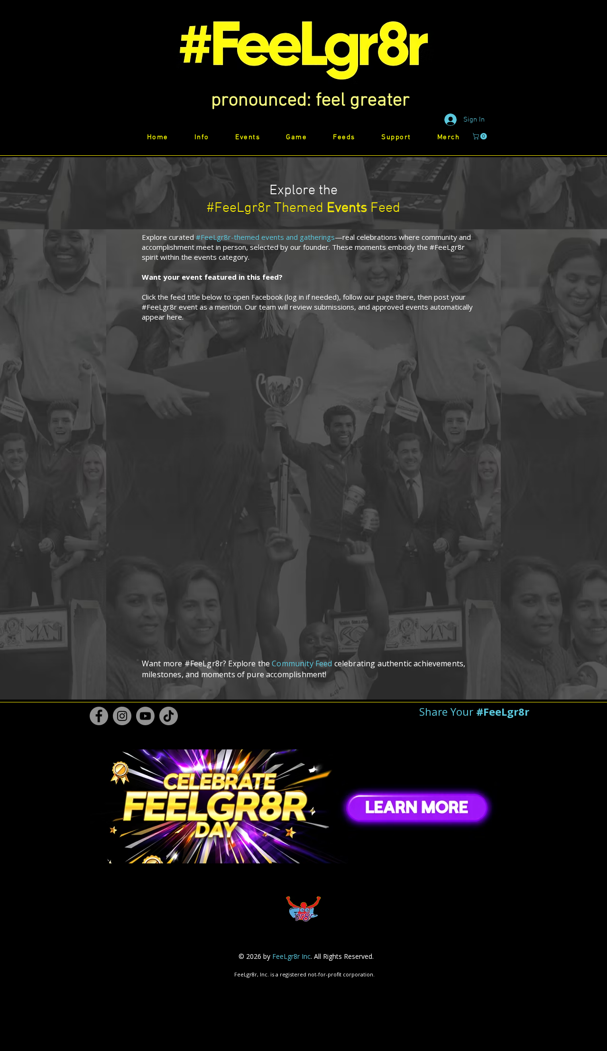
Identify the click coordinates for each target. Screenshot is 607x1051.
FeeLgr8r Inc (291, 956)
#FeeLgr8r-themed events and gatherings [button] (265, 237)
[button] (310, 100)
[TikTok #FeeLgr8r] (168, 716)
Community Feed (302, 663)
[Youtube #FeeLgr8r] (145, 716)
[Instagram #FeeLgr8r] (122, 716)
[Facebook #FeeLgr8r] (99, 716)
